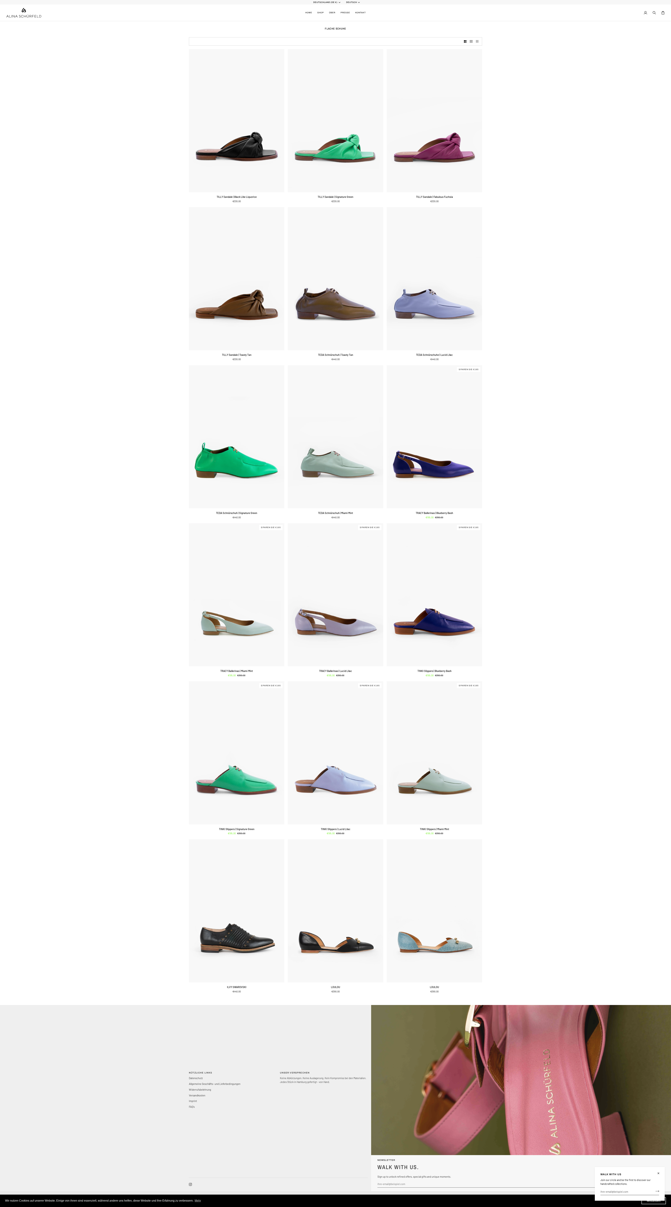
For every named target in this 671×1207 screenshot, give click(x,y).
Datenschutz (196, 1078)
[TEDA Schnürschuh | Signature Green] (236, 436)
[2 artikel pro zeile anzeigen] (465, 41)
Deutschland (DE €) (325, 2)
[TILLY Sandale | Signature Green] (335, 120)
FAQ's (192, 1106)
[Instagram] (190, 1184)
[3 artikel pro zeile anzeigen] (471, 41)
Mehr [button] (198, 1200)
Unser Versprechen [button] (295, 1073)
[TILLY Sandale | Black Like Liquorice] (236, 120)
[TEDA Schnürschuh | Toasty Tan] (335, 278)
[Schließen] (660, 1173)
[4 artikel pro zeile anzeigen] (478, 41)
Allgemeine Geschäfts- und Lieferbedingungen (214, 1083)
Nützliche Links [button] (200, 1073)
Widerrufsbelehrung (200, 1089)
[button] (320, 13)
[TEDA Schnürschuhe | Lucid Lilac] (434, 278)
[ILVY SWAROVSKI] (236, 910)
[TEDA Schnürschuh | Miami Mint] (335, 436)
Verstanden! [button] (654, 1200)
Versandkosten (197, 1095)
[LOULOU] (335, 910)
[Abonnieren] (656, 1191)
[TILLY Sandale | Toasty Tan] (236, 278)
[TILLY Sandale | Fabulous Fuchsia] (434, 120)
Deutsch (351, 2)
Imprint (193, 1100)
